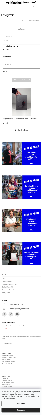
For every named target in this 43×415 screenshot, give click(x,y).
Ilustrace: (7, 57)
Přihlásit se (8, 343)
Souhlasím (21, 410)
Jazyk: (5, 71)
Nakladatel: (7, 64)
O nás (4, 278)
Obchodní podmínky (8, 287)
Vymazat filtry (19, 80)
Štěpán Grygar (12, 46)
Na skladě (8, 36)
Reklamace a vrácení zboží (10, 284)
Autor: (5, 40)
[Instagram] (10, 314)
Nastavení (21, 403)
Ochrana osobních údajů (9, 290)
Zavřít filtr (21, 29)
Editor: (6, 49)
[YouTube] (17, 314)
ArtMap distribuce (7, 293)
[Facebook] (4, 314)
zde (13, 398)
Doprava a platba (7, 281)
